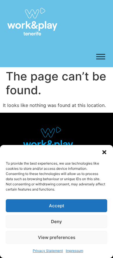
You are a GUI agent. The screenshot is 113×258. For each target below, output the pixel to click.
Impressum (74, 250)
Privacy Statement (48, 250)
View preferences (56, 237)
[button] (104, 152)
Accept (56, 205)
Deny (56, 221)
